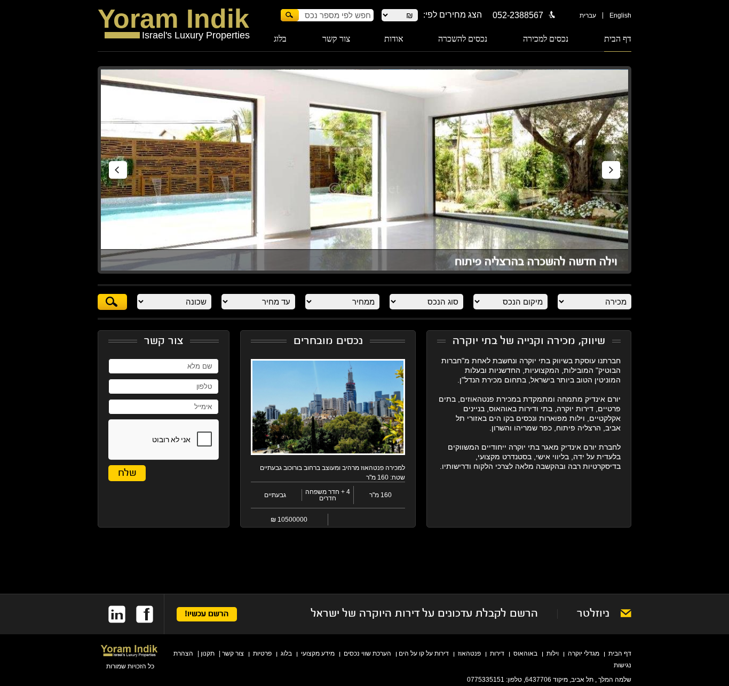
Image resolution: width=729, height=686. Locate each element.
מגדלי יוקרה (583, 653)
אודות (393, 38)
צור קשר (336, 38)
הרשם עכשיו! (206, 614)
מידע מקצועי (318, 653)
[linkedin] (111, 614)
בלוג (280, 38)
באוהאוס (525, 653)
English (620, 15)
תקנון (208, 653)
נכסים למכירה (545, 38)
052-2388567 (518, 15)
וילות (552, 653)
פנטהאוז (469, 653)
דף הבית (617, 38)
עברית (588, 15)
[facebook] (139, 614)
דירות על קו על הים (424, 653)
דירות (497, 653)
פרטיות (262, 653)
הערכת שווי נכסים (367, 653)
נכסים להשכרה (462, 38)
